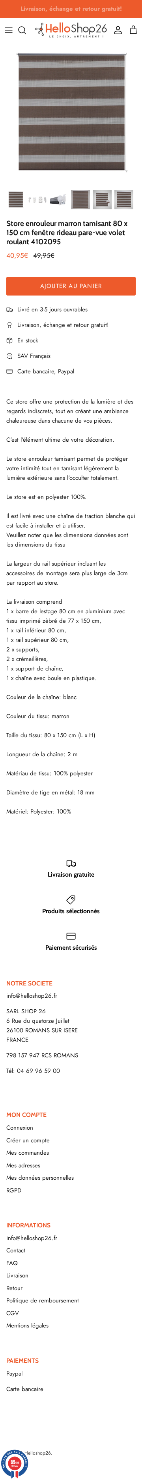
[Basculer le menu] (8, 30)
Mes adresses (23, 1165)
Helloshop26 (37, 1453)
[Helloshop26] (71, 30)
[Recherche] (26, 30)
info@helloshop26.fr (31, 995)
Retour (14, 1288)
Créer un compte (28, 1140)
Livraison (17, 1275)
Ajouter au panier (71, 286)
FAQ (12, 1263)
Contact (15, 1250)
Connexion (19, 1127)
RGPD (13, 1190)
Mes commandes (27, 1152)
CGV (12, 1313)
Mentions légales (27, 1325)
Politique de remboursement (42, 1300)
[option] (71, 114)
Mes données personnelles (40, 1177)
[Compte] (116, 30)
